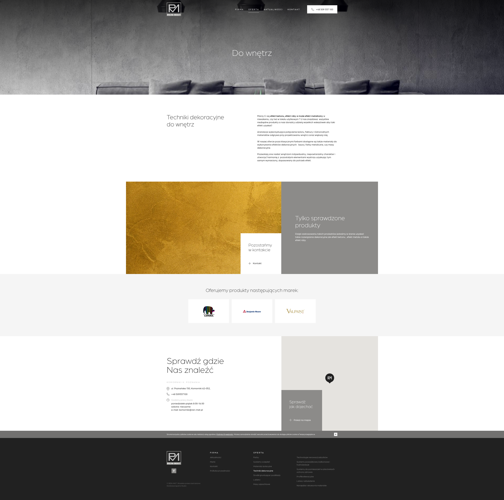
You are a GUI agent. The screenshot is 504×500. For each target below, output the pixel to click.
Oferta (253, 9)
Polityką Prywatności (225, 434)
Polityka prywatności (220, 470)
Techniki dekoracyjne (263, 470)
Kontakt (294, 9)
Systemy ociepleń (261, 461)
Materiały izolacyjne (262, 466)
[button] (329, 378)
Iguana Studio (180, 486)
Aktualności (273, 9)
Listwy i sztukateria (306, 481)
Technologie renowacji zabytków (312, 457)
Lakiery (256, 479)
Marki (212, 461)
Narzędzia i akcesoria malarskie (312, 485)
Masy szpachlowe (261, 484)
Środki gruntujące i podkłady (266, 475)
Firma (239, 9)
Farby (256, 457)
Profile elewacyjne (305, 476)
